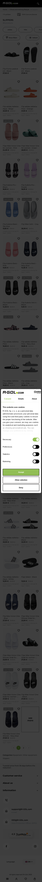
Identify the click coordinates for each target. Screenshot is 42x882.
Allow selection (21, 480)
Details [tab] (21, 399)
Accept (21, 472)
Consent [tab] (7, 399)
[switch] (36, 447)
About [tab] (34, 399)
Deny (21, 488)
